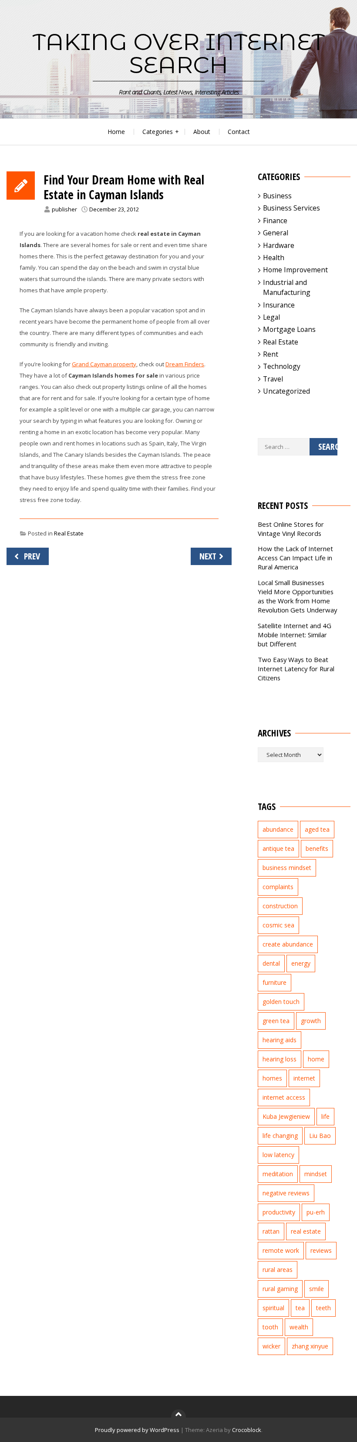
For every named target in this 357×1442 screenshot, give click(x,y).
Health (273, 257)
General (275, 233)
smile (316, 1289)
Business (277, 196)
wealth (299, 1327)
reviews (321, 1250)
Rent (270, 354)
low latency (278, 1155)
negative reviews (286, 1193)
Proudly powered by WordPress (137, 1430)
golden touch (281, 1001)
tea (300, 1308)
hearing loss (279, 1059)
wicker (271, 1346)
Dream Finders (184, 364)
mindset (315, 1174)
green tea (276, 1021)
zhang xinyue (310, 1346)
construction (280, 906)
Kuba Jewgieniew (286, 1116)
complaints (278, 887)
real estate (306, 1231)
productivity (279, 1212)
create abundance (288, 944)
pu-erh (315, 1212)
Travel (273, 379)
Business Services (291, 208)
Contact (239, 131)
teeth (323, 1308)
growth (311, 1021)
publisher (64, 209)
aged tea (317, 829)
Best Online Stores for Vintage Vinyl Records (291, 529)
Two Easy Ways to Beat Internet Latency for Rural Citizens (296, 668)
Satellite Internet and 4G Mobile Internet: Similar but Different (294, 634)
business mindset (287, 867)
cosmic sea (278, 925)
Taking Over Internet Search (179, 53)
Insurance (279, 305)
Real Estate (69, 533)
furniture (274, 982)
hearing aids (279, 1040)
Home (116, 131)
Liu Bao (320, 1135)
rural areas (278, 1269)
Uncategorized (286, 391)
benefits (317, 848)
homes (272, 1078)
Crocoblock (246, 1430)
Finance (275, 220)
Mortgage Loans (289, 329)
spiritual (273, 1308)
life (325, 1116)
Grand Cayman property (104, 364)
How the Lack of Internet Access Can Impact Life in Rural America (295, 557)
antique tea (278, 848)
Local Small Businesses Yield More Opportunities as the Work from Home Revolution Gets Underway (297, 596)
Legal (271, 317)
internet (304, 1078)
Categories (157, 131)
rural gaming (280, 1289)
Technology (281, 366)
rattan (271, 1231)
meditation (278, 1174)
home (316, 1059)
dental (271, 963)
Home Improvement (295, 269)
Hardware (278, 245)
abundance (278, 829)
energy (300, 963)
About (201, 131)
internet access (284, 1097)
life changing (280, 1135)
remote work (281, 1250)
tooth (270, 1327)
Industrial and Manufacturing (286, 287)
